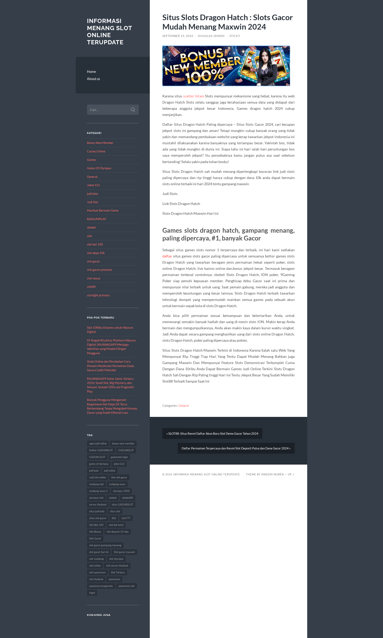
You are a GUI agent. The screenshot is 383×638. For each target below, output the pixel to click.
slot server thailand (117, 565)
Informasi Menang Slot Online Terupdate (109, 31)
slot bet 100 (95, 244)
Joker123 (93, 185)
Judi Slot (92, 202)
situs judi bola (97, 511)
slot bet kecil (116, 524)
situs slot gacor (97, 518)
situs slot (115, 511)
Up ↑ (291, 474)
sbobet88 (127, 497)
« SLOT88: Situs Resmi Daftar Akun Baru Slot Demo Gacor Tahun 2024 (212, 433)
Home (91, 71)
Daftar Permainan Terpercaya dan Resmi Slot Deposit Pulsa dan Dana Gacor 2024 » (236, 448)
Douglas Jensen (211, 36)
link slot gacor (119, 477)
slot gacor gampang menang (105, 545)
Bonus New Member (100, 142)
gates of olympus (99, 463)
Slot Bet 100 (96, 524)
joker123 (119, 463)
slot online (95, 565)
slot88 (91, 286)
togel (92, 592)
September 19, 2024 (177, 36)
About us (93, 79)
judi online (109, 470)
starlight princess (98, 295)
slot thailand (96, 579)
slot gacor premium (99, 269)
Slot (114, 518)
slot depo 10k (96, 253)
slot (89, 236)
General (92, 176)
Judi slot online (97, 477)
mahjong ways (117, 484)
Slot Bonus (95, 531)
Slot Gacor (95, 538)
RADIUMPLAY (96, 219)
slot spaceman (97, 572)
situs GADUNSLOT (122, 504)
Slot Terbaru (118, 572)
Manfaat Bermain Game (102, 210)
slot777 (125, 518)
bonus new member (123, 443)
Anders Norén (272, 474)
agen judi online (98, 443)
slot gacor (93, 261)
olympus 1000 (121, 491)
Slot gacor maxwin (124, 552)
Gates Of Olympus (99, 168)
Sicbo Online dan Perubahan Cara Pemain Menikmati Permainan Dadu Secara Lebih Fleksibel (110, 366)
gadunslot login (119, 457)
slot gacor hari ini (99, 552)
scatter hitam (193, 96)
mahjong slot (96, 484)
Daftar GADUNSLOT (101, 450)
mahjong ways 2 (98, 491)
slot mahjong (96, 558)
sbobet (91, 227)
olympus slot (96, 497)
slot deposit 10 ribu (117, 531)
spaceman (114, 579)
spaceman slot (126, 586)
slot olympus (116, 558)
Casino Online (96, 151)
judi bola (92, 193)
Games (91, 159)
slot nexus (93, 278)
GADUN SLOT (97, 457)
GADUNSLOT (126, 450)
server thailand (97, 504)
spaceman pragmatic (101, 586)
